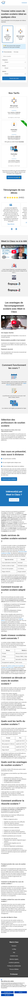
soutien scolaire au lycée (7, 667)
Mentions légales (14, 959)
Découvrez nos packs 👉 (14, 177)
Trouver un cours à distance (9, 479)
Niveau (4, 65)
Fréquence (5, 60)
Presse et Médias (14, 969)
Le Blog (14, 949)
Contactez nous (14, 956)
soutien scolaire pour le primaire (15, 666)
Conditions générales (14, 962)
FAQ (14, 952)
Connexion (24, 2)
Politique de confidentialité (14, 966)
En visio (16, 52)
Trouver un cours (14, 499)
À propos (14, 946)
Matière (4, 71)
